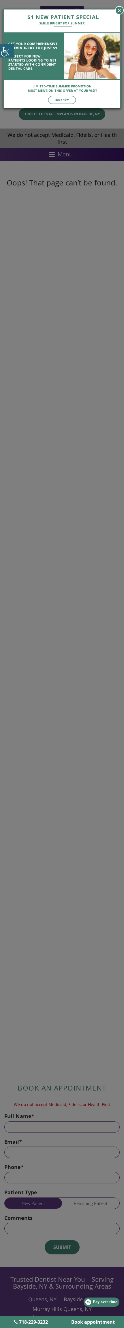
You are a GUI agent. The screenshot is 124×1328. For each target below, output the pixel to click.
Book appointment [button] (93, 1322)
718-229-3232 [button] (33, 1322)
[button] (7, 51)
